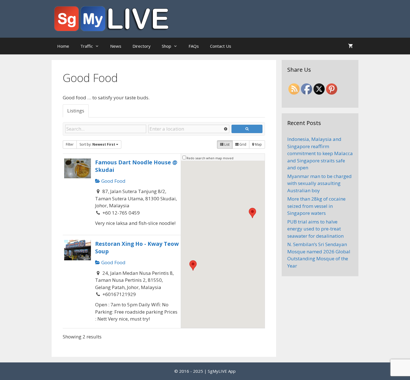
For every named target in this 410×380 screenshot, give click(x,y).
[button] (252, 213)
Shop (166, 46)
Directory (141, 46)
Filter (70, 144)
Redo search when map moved (210, 158)
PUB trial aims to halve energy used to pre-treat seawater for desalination (315, 228)
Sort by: (97, 144)
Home (63, 46)
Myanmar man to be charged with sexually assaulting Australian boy (319, 183)
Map (258, 144)
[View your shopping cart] (350, 46)
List (226, 144)
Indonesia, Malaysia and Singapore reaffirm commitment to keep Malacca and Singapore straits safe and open (320, 153)
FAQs (194, 46)
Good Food (113, 181)
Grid (242, 144)
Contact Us (220, 46)
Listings (75, 110)
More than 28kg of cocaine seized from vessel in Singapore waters (316, 206)
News (115, 46)
